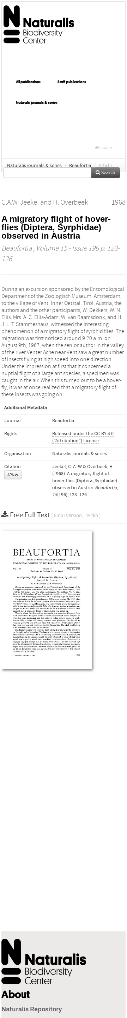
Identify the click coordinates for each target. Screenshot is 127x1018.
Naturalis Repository (31, 1009)
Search (107, 172)
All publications (28, 81)
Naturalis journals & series (37, 102)
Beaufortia (80, 165)
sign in (105, 148)
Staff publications (72, 81)
